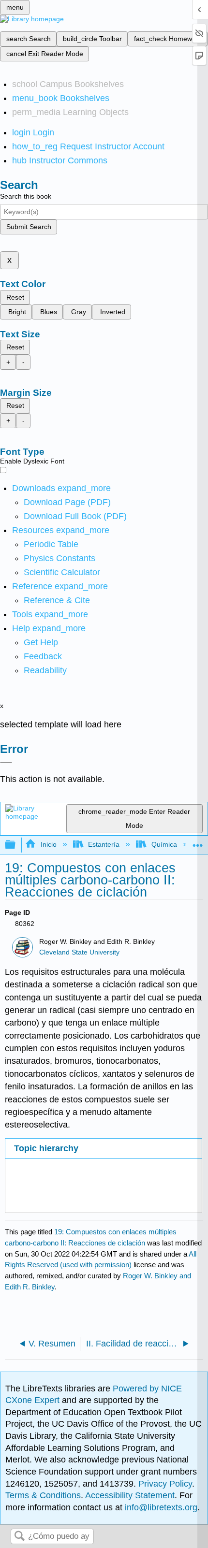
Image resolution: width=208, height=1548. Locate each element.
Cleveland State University (79, 952)
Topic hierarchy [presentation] (46, 1148)
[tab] (103, 1148)
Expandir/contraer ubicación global (198, 842)
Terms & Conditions (43, 1495)
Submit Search (28, 227)
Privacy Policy (165, 1484)
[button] (43, 656)
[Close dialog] (6, 762)
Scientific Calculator (62, 572)
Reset (15, 297)
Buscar (19, 1536)
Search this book (25, 196)
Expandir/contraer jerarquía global (16, 845)
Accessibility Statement (130, 1495)
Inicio (48, 844)
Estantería (103, 844)
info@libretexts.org (159, 1507)
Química (163, 844)
